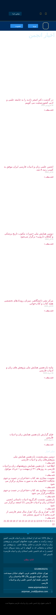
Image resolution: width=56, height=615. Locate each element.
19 (11, 521)
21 (5, 521)
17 (17, 521)
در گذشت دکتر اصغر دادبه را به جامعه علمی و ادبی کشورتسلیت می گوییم (29, 101)
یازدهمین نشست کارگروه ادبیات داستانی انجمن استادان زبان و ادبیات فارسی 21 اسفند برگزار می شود (29, 502)
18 (14, 521)
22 (53, 524)
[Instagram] (40, 13)
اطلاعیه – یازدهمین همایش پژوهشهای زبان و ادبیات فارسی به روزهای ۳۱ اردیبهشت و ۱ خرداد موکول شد (29, 468)
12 (32, 521)
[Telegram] (45, 13)
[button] (46, 26)
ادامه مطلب (29, 559)
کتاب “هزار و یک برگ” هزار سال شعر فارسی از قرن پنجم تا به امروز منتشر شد (30, 513)
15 (23, 521)
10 (37, 521)
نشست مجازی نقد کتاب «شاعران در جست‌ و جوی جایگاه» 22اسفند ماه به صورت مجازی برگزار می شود (29, 481)
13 (29, 521)
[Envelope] (35, 13)
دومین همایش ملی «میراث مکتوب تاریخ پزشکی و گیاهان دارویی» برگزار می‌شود (28, 235)
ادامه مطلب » (48, 110)
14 (26, 521)
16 (20, 521)
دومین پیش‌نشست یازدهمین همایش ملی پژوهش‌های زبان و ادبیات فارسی (34, 458)
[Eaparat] (30, 13)
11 (35, 521)
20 (8, 521)
